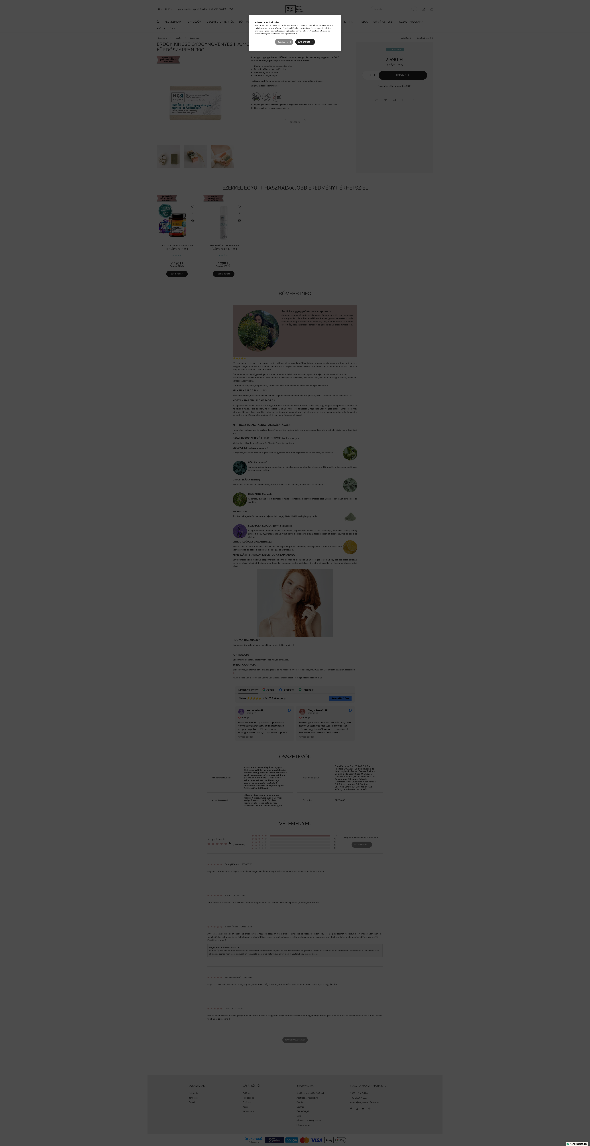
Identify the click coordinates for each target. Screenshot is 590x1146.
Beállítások (282, 42)
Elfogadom (304, 42)
